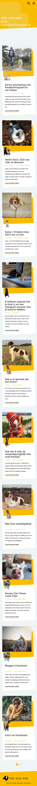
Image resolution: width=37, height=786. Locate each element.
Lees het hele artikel (12, 111)
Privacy (14, 783)
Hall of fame (27, 783)
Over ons (8, 783)
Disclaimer (20, 783)
